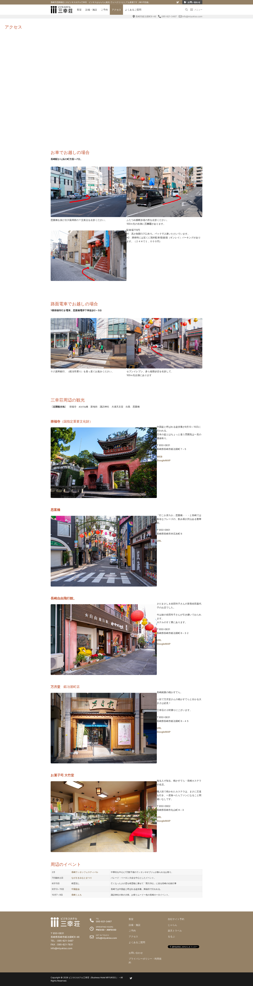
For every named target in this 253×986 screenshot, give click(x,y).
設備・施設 (134, 924)
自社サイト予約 (176, 919)
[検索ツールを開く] (186, 9)
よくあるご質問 (137, 942)
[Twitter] (177, 2)
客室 (131, 919)
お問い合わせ (193, 2)
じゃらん (172, 924)
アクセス (133, 936)
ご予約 (132, 930)
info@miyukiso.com (192, 16)
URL (159, 540)
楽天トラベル (175, 930)
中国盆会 (75, 889)
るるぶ (171, 936)
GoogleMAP (163, 643)
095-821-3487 (169, 16)
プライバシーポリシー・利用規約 (145, 960)
